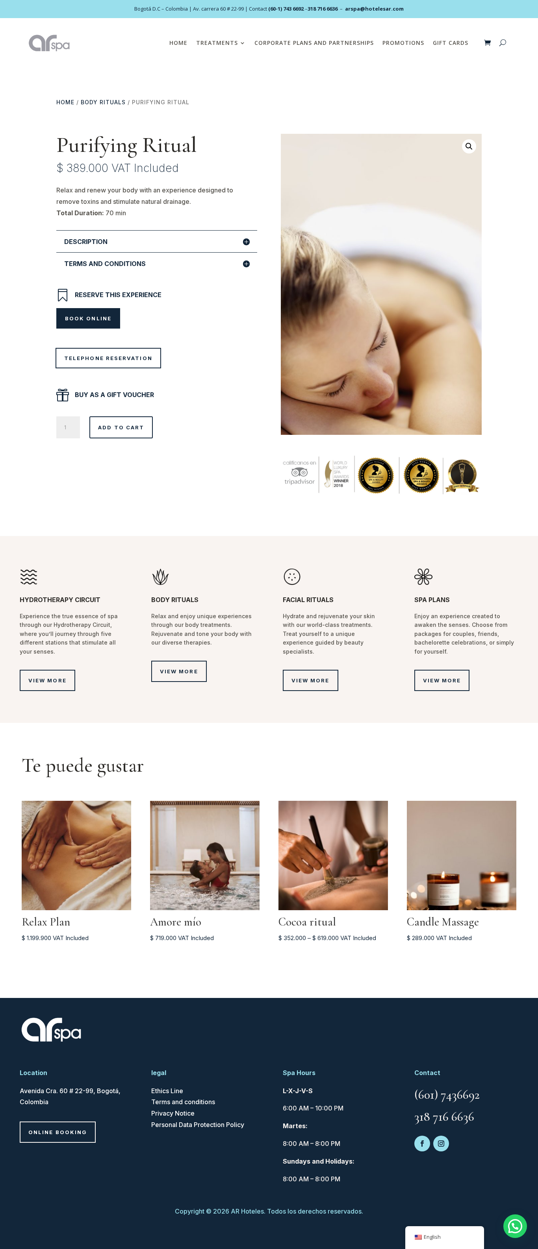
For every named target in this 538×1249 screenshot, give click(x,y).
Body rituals (103, 102)
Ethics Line (167, 1091)
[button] (469, 146)
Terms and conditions (183, 1102)
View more (47, 680)
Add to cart (121, 427)
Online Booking (57, 1132)
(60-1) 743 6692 (286, 8)
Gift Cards (450, 42)
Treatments (217, 42)
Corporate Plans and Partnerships (314, 42)
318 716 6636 (323, 8)
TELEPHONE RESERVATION (108, 358)
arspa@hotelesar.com (374, 8)
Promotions (403, 42)
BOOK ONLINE (88, 318)
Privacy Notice (173, 1113)
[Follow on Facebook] (422, 1143)
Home (178, 42)
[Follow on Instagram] (441, 1143)
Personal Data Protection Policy (197, 1125)
